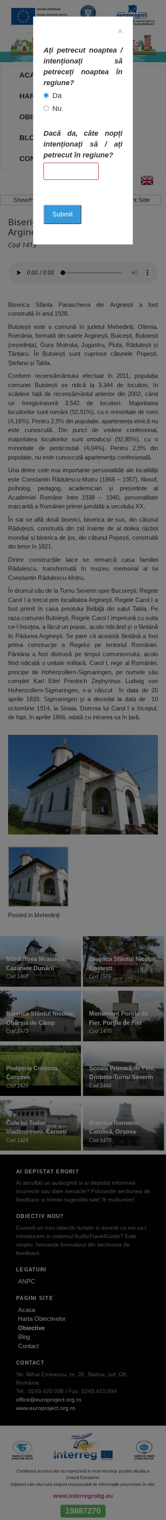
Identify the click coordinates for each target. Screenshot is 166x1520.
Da (57, 96)
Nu (57, 108)
